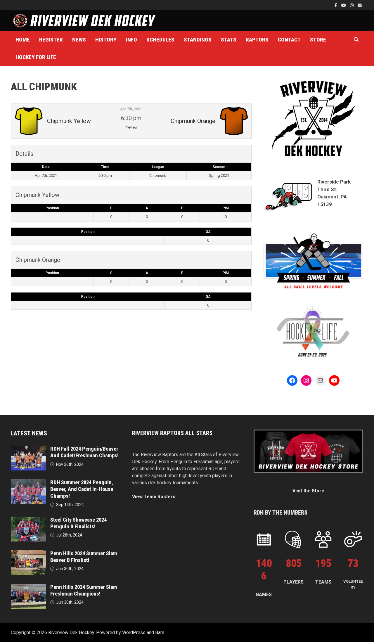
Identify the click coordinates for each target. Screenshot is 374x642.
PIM (226, 208)
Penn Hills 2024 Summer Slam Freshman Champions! (83, 590)
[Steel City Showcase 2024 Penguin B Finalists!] (28, 520)
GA (208, 232)
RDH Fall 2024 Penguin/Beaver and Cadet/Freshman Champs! (84, 452)
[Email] (359, 5)
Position (52, 208)
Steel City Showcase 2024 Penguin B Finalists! (78, 523)
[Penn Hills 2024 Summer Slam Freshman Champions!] (28, 587)
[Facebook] (336, 5)
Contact (289, 39)
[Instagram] (352, 5)
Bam (159, 632)
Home (22, 39)
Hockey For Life (35, 57)
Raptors (257, 39)
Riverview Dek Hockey (71, 632)
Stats (228, 39)
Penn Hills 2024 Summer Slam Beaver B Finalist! (83, 556)
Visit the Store (308, 491)
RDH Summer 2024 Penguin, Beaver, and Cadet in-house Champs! (81, 489)
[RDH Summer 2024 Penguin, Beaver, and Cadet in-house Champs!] (28, 482)
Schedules (160, 39)
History (106, 39)
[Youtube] (344, 5)
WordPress (134, 632)
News (79, 39)
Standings (198, 39)
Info (131, 39)
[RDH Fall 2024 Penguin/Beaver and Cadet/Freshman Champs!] (28, 449)
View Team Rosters (153, 496)
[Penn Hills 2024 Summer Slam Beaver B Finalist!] (28, 553)
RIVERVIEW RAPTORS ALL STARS (172, 433)
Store (318, 39)
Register (51, 39)
